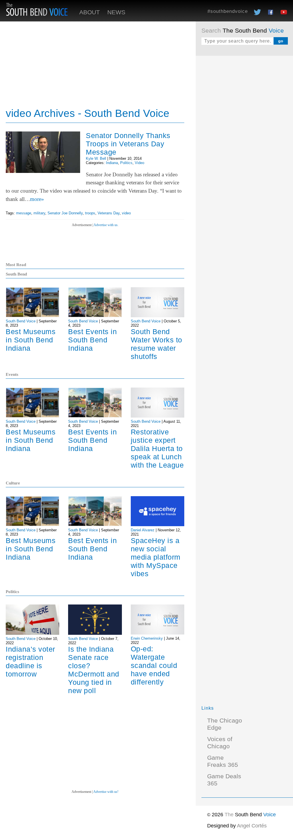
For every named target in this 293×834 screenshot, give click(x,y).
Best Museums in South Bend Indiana (31, 340)
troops (90, 213)
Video (139, 163)
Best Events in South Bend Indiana (92, 340)
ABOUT (89, 12)
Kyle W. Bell (96, 158)
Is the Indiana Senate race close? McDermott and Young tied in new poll (93, 670)
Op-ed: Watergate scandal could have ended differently (154, 665)
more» (37, 199)
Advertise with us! (105, 791)
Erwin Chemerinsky (147, 638)
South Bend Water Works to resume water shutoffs (156, 344)
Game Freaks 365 (222, 761)
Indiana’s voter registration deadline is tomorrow (30, 661)
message (23, 213)
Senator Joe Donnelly (65, 213)
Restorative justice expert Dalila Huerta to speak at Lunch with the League (157, 448)
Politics (126, 163)
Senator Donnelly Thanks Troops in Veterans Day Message (128, 143)
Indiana (112, 163)
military (39, 213)
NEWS (116, 12)
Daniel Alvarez (143, 530)
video (126, 213)
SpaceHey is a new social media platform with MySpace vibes (156, 557)
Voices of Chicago (219, 743)
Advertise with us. (106, 225)
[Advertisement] (244, 97)
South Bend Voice (20, 321)
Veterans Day (109, 213)
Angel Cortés (252, 826)
